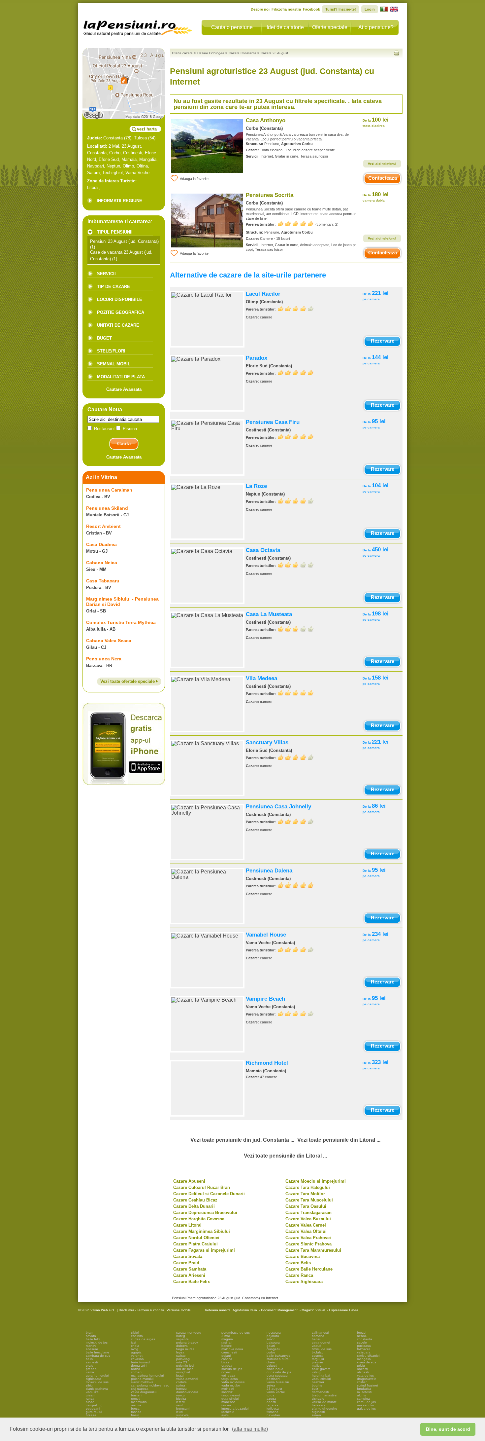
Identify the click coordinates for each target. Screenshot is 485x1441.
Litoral (93, 187)
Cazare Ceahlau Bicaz (195, 1200)
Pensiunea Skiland (107, 508)
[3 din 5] (295, 565)
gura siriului (230, 1398)
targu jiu (318, 1359)
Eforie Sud (109, 159)
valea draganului (143, 1392)
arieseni (92, 1349)
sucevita (182, 1415)
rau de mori (184, 1369)
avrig (134, 1349)
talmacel (363, 1349)
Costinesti (132, 152)
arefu (225, 1415)
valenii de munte (324, 1402)
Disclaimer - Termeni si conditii (141, 1310)
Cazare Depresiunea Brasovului (205, 1212)
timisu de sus (322, 1349)
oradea (226, 1365)
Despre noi (260, 9)
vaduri (316, 1346)
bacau (316, 1339)
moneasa (228, 1402)
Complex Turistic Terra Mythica (121, 622)
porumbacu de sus (235, 1332)
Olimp (128, 166)
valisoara (364, 1352)
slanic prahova (97, 1388)
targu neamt (230, 1395)
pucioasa (364, 1346)
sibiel (135, 1332)
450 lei (376, 551)
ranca (90, 1398)
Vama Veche (137, 172)
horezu (181, 1388)
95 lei (374, 423)
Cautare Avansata (124, 389)
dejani (226, 1355)
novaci (226, 1372)
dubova (182, 1346)
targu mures (185, 1349)
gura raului (94, 1412)
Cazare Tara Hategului (307, 1187)
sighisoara (93, 1379)
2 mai (225, 1336)
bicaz (225, 1362)
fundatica (364, 1388)
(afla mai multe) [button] (250, 1429)
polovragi (183, 1359)
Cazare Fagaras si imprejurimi (204, 1250)
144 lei (376, 359)
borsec (226, 1346)
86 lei (374, 808)
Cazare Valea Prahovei (308, 1238)
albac (90, 1402)
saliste (181, 1355)
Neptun (113, 166)
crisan (90, 1395)
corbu (271, 1352)
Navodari (95, 166)
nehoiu (362, 1336)
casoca (226, 1359)
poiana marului (142, 1379)
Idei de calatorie (285, 27)
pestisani (273, 1379)
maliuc (316, 1365)
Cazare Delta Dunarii (194, 1206)
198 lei (376, 615)
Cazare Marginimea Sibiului (201, 1231)
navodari (273, 1415)
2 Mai (114, 146)
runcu (180, 1395)
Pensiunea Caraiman (109, 490)
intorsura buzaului (234, 1408)
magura (227, 1339)
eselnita (137, 1336)
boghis (317, 1385)
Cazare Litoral (187, 1225)
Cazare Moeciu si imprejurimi (315, 1181)
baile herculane (97, 1352)
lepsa (180, 1352)
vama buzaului (278, 1382)
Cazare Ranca (299, 1275)
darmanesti (320, 1392)
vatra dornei (321, 1342)
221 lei (376, 295)
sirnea (316, 1415)
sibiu (89, 1385)
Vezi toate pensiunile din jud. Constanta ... (242, 1140)
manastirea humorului (147, 1375)
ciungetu (273, 1349)
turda (271, 1395)
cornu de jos (366, 1402)
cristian (362, 1382)
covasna (137, 1359)
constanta (364, 1339)
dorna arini (139, 1365)
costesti (317, 1355)
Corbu (114, 152)
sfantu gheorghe (324, 1408)
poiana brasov (187, 1342)
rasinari (226, 1342)
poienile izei (185, 1365)
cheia (135, 1346)
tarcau (226, 1405)
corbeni (136, 1372)
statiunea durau (279, 1359)
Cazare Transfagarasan (308, 1212)
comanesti (229, 1352)
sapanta (182, 1339)
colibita (181, 1382)
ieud (179, 1412)
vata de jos (365, 1375)
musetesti (364, 1392)
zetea (271, 1385)
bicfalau (318, 1352)
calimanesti (320, 1332)
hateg (180, 1336)
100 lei (376, 122)
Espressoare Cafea (343, 1310)
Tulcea (140, 137)
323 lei (376, 1064)
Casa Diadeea (101, 544)
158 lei (376, 680)
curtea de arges (143, 1339)
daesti (271, 1402)
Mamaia (129, 159)
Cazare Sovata (187, 1256)
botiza (135, 1369)
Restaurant (104, 428)
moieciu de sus (97, 1382)
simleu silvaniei (368, 1355)
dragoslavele (366, 1379)
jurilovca (273, 1408)
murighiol (183, 1372)
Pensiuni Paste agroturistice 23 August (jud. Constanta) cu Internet (225, 1298)
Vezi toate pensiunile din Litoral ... (338, 1140)
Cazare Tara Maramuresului (313, 1250)
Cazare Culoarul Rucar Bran (201, 1187)
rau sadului (365, 1405)
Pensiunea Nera (103, 658)
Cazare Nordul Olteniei (196, 1238)
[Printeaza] (396, 53)
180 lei (376, 196)
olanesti (363, 1372)
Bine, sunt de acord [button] (448, 1429)
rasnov (91, 1346)
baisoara (273, 1342)
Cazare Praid (186, 1263)
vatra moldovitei (233, 1382)
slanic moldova (142, 1382)
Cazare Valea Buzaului (308, 1219)
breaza (91, 1415)
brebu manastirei (324, 1395)
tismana (272, 1412)
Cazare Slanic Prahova (308, 1244)
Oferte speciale (329, 27)
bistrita (181, 1398)
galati (271, 1346)
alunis (361, 1395)
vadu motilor (230, 1385)
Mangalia (147, 159)
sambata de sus (98, 1355)
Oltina (142, 166)
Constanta (113, 137)
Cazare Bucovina (302, 1256)
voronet (137, 1355)
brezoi (361, 1332)
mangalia (364, 1359)
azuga (271, 1398)
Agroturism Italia (245, 1310)
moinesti (227, 1388)
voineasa (228, 1375)
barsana (318, 1336)
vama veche (276, 1392)
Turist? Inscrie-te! (340, 9)
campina (363, 1398)
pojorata (273, 1336)
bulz (315, 1388)
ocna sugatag (277, 1375)
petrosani (93, 1408)
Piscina (129, 428)
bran (89, 1332)
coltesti (272, 1365)
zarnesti (92, 1362)
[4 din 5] (295, 308)
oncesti (362, 1369)
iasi (133, 1342)
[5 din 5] (295, 223)
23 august (274, 1388)
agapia (136, 1352)
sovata (91, 1336)
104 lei (376, 487)
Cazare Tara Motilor (305, 1194)
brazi (179, 1375)
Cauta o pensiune (232, 27)
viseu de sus (366, 1362)
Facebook (311, 9)
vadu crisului (321, 1379)
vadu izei (92, 1392)
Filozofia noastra (286, 9)
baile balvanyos (278, 1355)
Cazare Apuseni (189, 1181)
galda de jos (366, 1408)
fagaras (272, 1405)
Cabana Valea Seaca (108, 640)
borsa (135, 1408)
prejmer (317, 1362)
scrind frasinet (367, 1385)
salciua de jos (231, 1369)
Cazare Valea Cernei (305, 1225)
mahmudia (139, 1402)
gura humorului (97, 1375)
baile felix (93, 1339)
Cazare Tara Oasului (305, 1206)
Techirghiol (112, 172)
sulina (180, 1385)
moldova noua (232, 1349)
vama (90, 1372)
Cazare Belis (298, 1263)
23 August (131, 146)
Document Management (279, 1310)
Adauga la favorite (194, 179)
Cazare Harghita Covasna (198, 1219)
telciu (361, 1365)
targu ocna (229, 1379)
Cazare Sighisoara (304, 1281)
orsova (136, 1405)
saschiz (227, 1392)
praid (89, 1365)
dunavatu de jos (279, 1372)
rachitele (227, 1412)
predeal (91, 1369)
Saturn (93, 172)
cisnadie (318, 1398)
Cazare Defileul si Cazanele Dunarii (209, 1194)
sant (179, 1405)
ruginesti (318, 1412)
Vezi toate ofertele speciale (128, 681)
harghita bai (321, 1375)
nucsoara (274, 1332)
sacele (362, 1342)
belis (89, 1359)
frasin (135, 1415)
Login (370, 9)
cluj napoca (139, 1388)
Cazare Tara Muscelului (309, 1200)
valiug (316, 1372)
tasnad (136, 1412)
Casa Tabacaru (102, 580)
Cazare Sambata (189, 1269)
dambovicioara (187, 1392)
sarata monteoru (188, 1332)
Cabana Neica (101, 562)
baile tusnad (140, 1362)
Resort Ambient (103, 526)
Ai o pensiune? (376, 27)
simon (271, 1339)
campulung (94, 1405)
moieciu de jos (97, 1342)
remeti (135, 1398)
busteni (136, 1395)
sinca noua (275, 1369)
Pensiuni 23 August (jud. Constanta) (124, 241)
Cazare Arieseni (189, 1275)
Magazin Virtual (313, 1310)
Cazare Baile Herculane (309, 1269)
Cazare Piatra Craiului (195, 1244)
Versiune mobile (178, 1310)
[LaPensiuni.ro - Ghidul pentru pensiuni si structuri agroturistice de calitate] (138, 26)
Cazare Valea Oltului (306, 1231)
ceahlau (318, 1382)
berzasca (319, 1405)
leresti (180, 1402)
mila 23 (181, 1362)
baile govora (321, 1369)
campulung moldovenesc (150, 1385)
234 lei (376, 936)
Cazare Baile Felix (191, 1281)
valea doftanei (187, 1379)
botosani (182, 1408)
